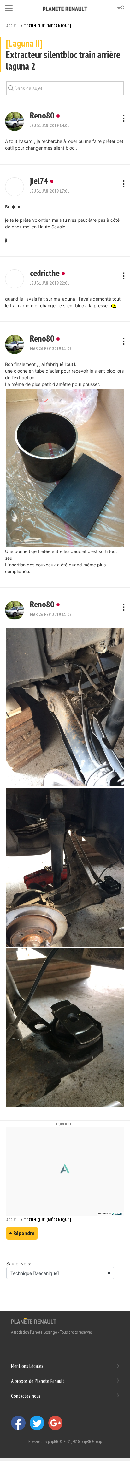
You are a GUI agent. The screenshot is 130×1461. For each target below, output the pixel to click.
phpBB (53, 1441)
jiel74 (39, 180)
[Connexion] (120, 7)
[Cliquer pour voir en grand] (65, 467)
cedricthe (45, 273)
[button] (14, 121)
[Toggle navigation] (8, 7)
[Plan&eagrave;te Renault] (33, 1321)
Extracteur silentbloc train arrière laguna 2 (63, 54)
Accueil (13, 26)
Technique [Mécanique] (47, 26)
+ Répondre (22, 1233)
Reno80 (42, 115)
